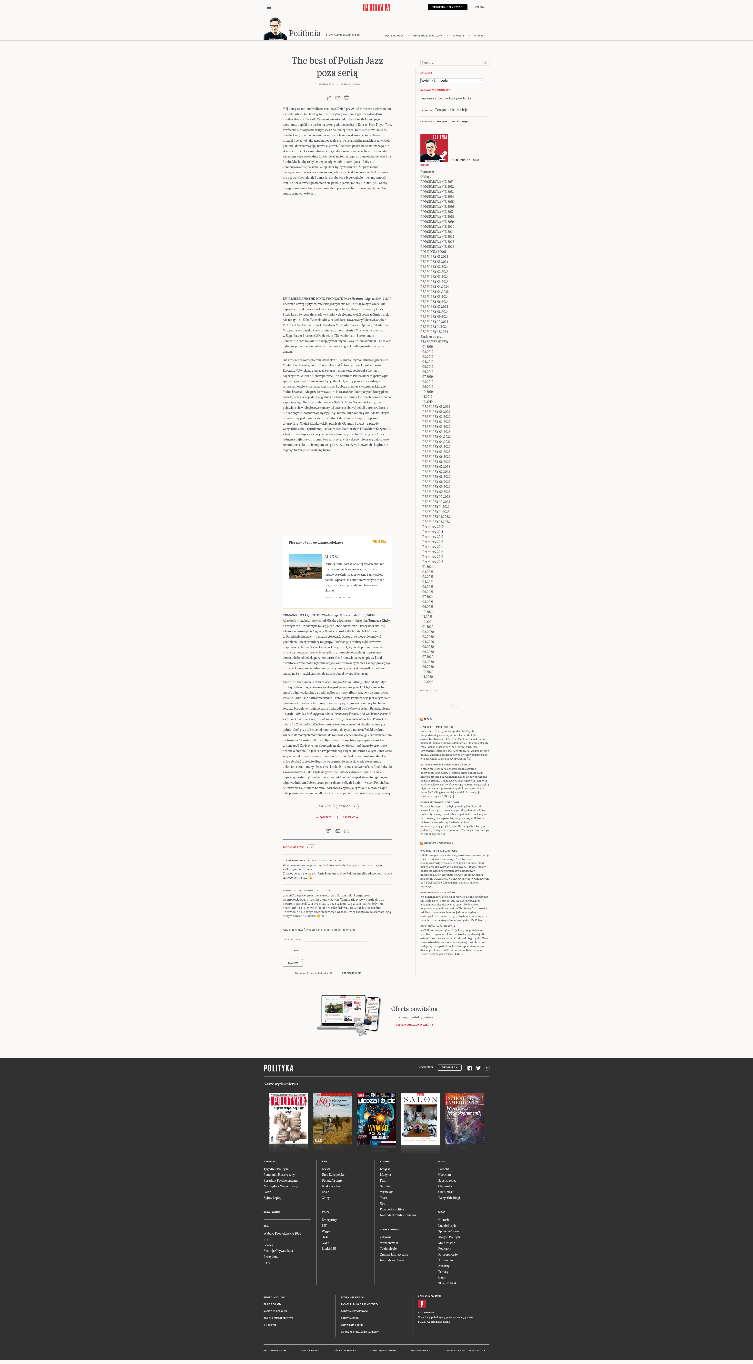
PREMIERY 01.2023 (436, 411)
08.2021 (427, 601)
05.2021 (427, 586)
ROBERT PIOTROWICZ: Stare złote (439, 802)
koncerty (458, 36)
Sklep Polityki (448, 1283)
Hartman (444, 1174)
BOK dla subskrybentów (279, 1318)
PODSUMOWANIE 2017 (437, 211)
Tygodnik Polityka (276, 1169)
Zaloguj (480, 7)
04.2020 (428, 641)
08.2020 (428, 661)
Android (429, 1312)
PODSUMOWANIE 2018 (437, 216)
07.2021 (427, 596)
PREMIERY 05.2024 (434, 296)
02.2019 (427, 351)
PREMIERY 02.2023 (436, 421)
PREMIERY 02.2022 (436, 416)
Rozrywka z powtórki (454, 98)
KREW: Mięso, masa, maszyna (437, 926)
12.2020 (427, 681)
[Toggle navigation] (269, 7)
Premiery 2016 (433, 556)
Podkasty (444, 1248)
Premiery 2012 (433, 536)
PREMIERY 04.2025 (434, 291)
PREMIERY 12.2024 (434, 331)
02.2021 (427, 571)
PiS (266, 1239)
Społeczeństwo (448, 1231)
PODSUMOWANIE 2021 (437, 231)
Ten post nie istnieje (451, 109)
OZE (325, 1237)
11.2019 (427, 396)
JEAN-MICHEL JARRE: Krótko (436, 727)
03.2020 (428, 636)
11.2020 (427, 676)
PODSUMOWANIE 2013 (437, 191)
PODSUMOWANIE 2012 (437, 186)
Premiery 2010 (433, 526)
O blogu (426, 176)
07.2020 (428, 656)
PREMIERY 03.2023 (436, 431)
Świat (325, 1161)
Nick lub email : (293, 939)
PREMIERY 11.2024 (434, 326)
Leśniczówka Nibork (345, 1350)
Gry (382, 1203)
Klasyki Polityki (449, 1237)
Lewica (268, 1245)
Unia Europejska (333, 1174)
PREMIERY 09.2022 (436, 486)
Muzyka (385, 1174)
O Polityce (270, 1325)
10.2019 (427, 391)
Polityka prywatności (354, 1311)
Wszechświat (389, 1242)
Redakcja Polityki (275, 1297)
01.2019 (427, 346)
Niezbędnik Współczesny (281, 1186)
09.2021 (427, 606)
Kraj (266, 1226)
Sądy (267, 1262)
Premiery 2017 (432, 561)
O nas (442, 1277)
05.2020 (428, 646)
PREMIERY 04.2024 (434, 286)
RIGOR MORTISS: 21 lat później (438, 892)
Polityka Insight (310, 1350)
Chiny (326, 1197)
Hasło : (298, 950)
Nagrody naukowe (392, 1260)
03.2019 (427, 356)
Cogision (382, 1350)
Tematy (443, 1271)
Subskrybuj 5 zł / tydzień (448, 7)
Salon (267, 1191)
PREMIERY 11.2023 (435, 511)
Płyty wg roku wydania (428, 36)
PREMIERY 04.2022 (436, 436)
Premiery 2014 (433, 546)
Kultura (385, 1161)
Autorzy (443, 1265)
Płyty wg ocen (394, 36)
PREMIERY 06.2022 (436, 456)
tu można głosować (327, 636)
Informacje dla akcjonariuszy (360, 1332)
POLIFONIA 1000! (433, 251)
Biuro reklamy (272, 1304)
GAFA (326, 1242)
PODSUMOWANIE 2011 (437, 181)
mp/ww (287, 890)
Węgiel (326, 1231)
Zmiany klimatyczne (394, 1254)
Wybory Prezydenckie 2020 (282, 1233)
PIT (324, 1225)
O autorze (427, 171)
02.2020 (428, 631)
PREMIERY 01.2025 (434, 261)
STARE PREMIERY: (434, 341)
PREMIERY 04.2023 (436, 441)
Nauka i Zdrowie (390, 1229)
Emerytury (329, 1219)
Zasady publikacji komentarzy (359, 1304)
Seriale (385, 1186)
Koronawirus (272, 1212)
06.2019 (427, 371)
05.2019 (427, 366)
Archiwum (445, 1260)
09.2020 (428, 666)
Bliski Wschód (331, 1186)
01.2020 (428, 626)
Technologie (388, 1248)
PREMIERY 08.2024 (434, 311)
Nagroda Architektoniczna (398, 1215)
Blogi (441, 1161)
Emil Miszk (325, 806)
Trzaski (428, 719)
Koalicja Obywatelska (278, 1250)
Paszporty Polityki (393, 1209)
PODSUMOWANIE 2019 (437, 221)
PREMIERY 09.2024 (434, 316)
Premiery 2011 (432, 531)
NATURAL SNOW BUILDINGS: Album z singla (445, 764)
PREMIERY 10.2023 (436, 501)
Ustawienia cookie (352, 1325)
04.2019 (428, 361)
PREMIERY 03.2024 (434, 276)
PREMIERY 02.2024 (434, 266)
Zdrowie (386, 1237)
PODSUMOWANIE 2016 (437, 206)
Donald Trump (332, 1180)
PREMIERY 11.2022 (435, 506)
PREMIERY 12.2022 (436, 516)
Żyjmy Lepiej (272, 1197)
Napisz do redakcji (275, 1311)
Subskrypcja (450, 1067)
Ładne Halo (392, 1350)
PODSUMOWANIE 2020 (437, 226)
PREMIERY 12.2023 (436, 521)
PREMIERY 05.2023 (436, 451)
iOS (420, 1312)
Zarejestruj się (351, 973)
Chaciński (445, 1186)
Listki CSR (329, 1248)
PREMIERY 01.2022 (436, 406)
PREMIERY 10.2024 (434, 321)
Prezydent (271, 1256)
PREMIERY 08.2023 (436, 481)
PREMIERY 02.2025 (434, 271)
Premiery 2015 (433, 551)
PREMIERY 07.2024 (434, 306)
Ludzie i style (447, 1225)
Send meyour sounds (454, 706)
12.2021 (427, 621)
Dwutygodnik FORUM (275, 1350)
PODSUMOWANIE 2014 (437, 196)
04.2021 (428, 581)
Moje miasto (446, 1242)
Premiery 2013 (433, 541)
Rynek (325, 1212)
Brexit (326, 1169)
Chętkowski (446, 1191)
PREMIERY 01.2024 (434, 256)
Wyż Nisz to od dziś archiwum (438, 851)
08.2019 (427, 381)
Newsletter (426, 1067)
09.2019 (427, 386)
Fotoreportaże (448, 1254)
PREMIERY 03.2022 (436, 426)
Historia (444, 1219)
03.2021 (427, 576)
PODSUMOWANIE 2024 (437, 246)
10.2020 (428, 671)
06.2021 (427, 591)
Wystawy (386, 1191)
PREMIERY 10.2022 (436, 496)
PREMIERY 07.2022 (436, 466)
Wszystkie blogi (449, 1197)
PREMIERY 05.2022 (436, 446)
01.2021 (427, 566)
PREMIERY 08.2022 (436, 476)
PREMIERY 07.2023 (436, 471)
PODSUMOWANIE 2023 (437, 241)
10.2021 (427, 611)
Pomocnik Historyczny (279, 1174)
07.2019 (427, 376)
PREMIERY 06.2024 (434, 301)
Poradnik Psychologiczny (281, 1180)
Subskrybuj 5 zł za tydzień (412, 1025)
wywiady (479, 36)
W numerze (270, 1161)
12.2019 (427, 401)
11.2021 (427, 616)
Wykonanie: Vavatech (420, 1350)
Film (383, 1180)
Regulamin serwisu (353, 1297)
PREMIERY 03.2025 (434, 281)
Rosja (325, 1191)
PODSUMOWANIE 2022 (437, 236)
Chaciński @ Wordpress (438, 843)
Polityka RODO (350, 1318)
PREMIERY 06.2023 (436, 461)
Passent (443, 1169)
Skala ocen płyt (431, 336)
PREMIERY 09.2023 (436, 491)
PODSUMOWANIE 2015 (437, 201)
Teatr (383, 1197)
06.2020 (428, 651)
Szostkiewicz (447, 1180)
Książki (385, 1169)
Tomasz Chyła (347, 806)
